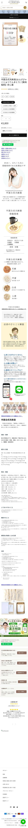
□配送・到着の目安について (8, 148)
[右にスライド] (26, 72)
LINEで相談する (8, 144)
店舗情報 (5, 777)
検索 (4, 774)
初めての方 (3, 11)
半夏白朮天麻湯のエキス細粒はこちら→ (12, 416)
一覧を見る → (22, 681)
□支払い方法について (7, 150)
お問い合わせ (6, 784)
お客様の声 (24, 11)
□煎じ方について (5, 152)
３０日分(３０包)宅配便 (8, 112)
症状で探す (8, 11)
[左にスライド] (1, 72)
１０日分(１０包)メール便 (9, 105)
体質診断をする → (21, 672)
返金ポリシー (6, 797)
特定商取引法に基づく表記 (9, 787)
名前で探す (19, 11)
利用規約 (5, 794)
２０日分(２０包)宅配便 (8, 109)
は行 (7, 96)
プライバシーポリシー (8, 791)
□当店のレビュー (5, 158)
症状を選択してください (6, 127)
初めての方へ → (21, 652)
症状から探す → (21, 663)
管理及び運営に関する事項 (9, 781)
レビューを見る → (21, 691)
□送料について (5, 154)
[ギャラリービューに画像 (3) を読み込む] (21, 72)
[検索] (25, 7)
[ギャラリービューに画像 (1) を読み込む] (6, 72)
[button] (1, 2)
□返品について (5, 156)
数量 (2, 115)
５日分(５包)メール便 (8, 102)
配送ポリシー (6, 801)
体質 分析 (14, 11)
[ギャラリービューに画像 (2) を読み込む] (14, 72)
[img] (14, 704)
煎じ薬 (12, 96)
